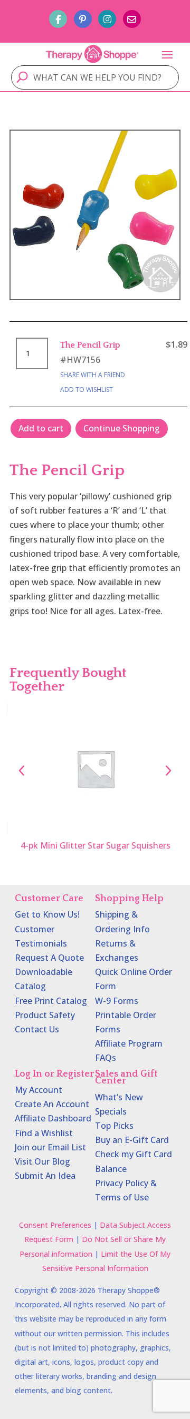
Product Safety (45, 1015)
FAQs (105, 1057)
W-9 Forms (116, 1001)
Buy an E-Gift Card (132, 1140)
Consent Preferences (55, 1225)
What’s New (119, 1097)
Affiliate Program (129, 1043)
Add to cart (40, 428)
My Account (38, 1090)
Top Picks (114, 1125)
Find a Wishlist (44, 1133)
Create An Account (52, 1104)
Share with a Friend (92, 374)
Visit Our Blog (42, 1161)
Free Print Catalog (51, 1001)
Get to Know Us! (47, 914)
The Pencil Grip (90, 345)
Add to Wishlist (86, 389)
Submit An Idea (45, 1175)
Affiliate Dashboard (53, 1118)
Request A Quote (49, 957)
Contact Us (37, 1029)
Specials (111, 1111)
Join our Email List (50, 1147)
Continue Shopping (121, 428)
